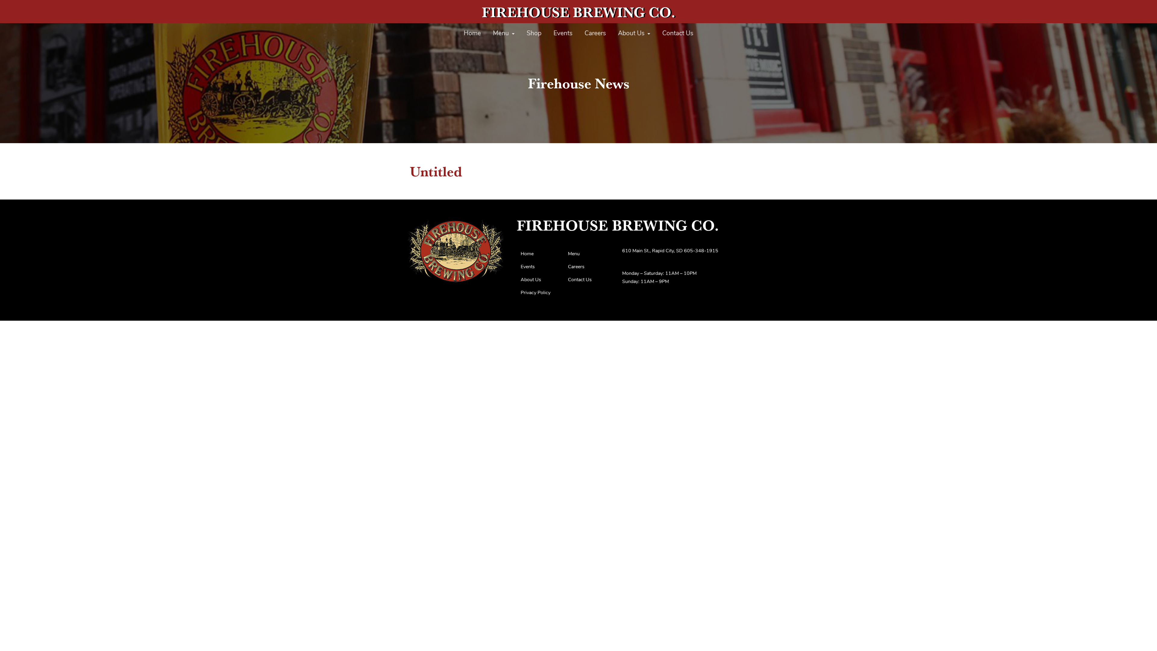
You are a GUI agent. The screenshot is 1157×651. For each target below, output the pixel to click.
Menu (501, 33)
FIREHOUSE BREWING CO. (579, 12)
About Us (631, 33)
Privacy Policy (535, 293)
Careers (595, 33)
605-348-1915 (701, 251)
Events (562, 33)
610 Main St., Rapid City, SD (652, 251)
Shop (534, 33)
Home (472, 33)
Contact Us (677, 33)
